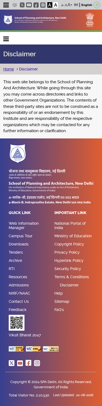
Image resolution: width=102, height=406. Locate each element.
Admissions (19, 285)
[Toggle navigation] (6, 6)
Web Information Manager (24, 225)
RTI (12, 268)
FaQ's (59, 309)
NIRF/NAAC (19, 293)
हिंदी (76, 5)
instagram (42, 5)
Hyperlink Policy (69, 260)
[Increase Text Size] (69, 5)
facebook (36, 5)
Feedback (18, 309)
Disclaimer (28, 69)
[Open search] (97, 5)
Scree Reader (14, 5)
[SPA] (35, 19)
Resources (18, 277)
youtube (29, 4)
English (86, 5)
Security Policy (67, 268)
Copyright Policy (69, 244)
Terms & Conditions (71, 277)
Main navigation (6, 37)
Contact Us (19, 301)
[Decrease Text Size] (62, 5)
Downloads (19, 244)
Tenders (16, 252)
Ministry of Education (73, 236)
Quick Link (20, 213)
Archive (15, 260)
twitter (22, 4)
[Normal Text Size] (66, 5)
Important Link (70, 213)
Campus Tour (20, 236)
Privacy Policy (67, 252)
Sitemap (61, 301)
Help (58, 293)
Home (8, 69)
